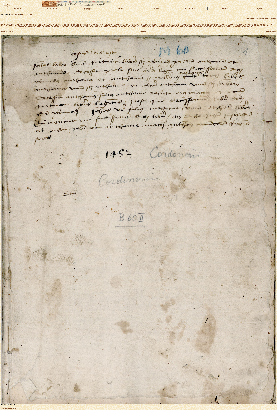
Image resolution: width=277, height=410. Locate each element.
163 (27, 24)
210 (132, 24)
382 (248, 25)
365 (210, 25)
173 (49, 24)
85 (130, 23)
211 (134, 24)
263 (250, 24)
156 (11, 24)
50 (74, 23)
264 (252, 24)
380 (243, 25)
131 (223, 23)
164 (29, 24)
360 (199, 25)
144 (252, 23)
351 (179, 25)
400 (37, 27)
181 (67, 24)
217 (147, 24)
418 (77, 27)
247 (214, 24)
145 (254, 23)
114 (185, 23)
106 (167, 23)
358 (194, 25)
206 (123, 24)
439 (124, 27)
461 (173, 27)
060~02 (26, 14)
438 (122, 27)
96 (147, 23)
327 (125, 25)
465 (182, 27)
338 (150, 25)
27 (38, 23)
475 (204, 27)
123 (205, 23)
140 (243, 23)
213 (138, 24)
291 (45, 25)
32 (45, 23)
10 (11, 23)
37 (53, 23)
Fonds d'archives (87, 8)
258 (239, 24)
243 (205, 24)
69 (104, 23)
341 (156, 25)
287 (36, 25)
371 (223, 25)
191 (89, 24)
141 (245, 23)
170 (42, 24)
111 (178, 23)
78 (118, 23)
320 (109, 25)
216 (145, 24)
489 (236, 27)
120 (198, 23)
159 (18, 24)
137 (236, 23)
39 (57, 23)
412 (63, 27)
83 (126, 23)
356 (190, 25)
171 (45, 24)
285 (31, 25)
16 (20, 23)
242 (203, 24)
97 (149, 23)
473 (200, 27)
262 (248, 24)
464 (180, 27)
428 (99, 27)
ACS (12, 14)
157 (13, 24)
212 (136, 24)
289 (40, 25)
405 (48, 27)
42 (61, 23)
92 (141, 23)
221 (156, 24)
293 (49, 25)
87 (133, 23)
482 (220, 27)
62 (93, 23)
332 (136, 25)
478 (211, 27)
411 (61, 27)
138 (238, 23)
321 (112, 25)
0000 (31, 14)
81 (123, 23)
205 (121, 24)
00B (19, 14)
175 (53, 24)
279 (18, 25)
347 (170, 25)
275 (9, 25)
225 (165, 24)
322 (114, 25)
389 (264, 25)
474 (202, 27)
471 (195, 27)
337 (147, 25)
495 (249, 27)
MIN (16, 14)
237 (192, 24)
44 (64, 23)
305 (76, 25)
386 (257, 25)
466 (184, 27)
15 (18, 23)
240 (199, 24)
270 (266, 24)
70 (106, 23)
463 (178, 27)
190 (87, 24)
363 (205, 25)
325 (120, 25)
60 (90, 23)
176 (56, 24)
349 (174, 25)
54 (80, 23)
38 (55, 23)
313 (94, 25)
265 (255, 24)
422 (86, 27)
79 (120, 23)
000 (22, 14)
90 (137, 23)
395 (26, 27)
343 (161, 25)
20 (26, 23)
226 (167, 24)
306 (78, 25)
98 (150, 23)
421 (84, 27)
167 (36, 24)
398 (32, 27)
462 (175, 27)
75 (114, 23)
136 (234, 23)
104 (163, 23)
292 (47, 25)
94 (144, 23)
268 (261, 24)
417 (75, 27)
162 (24, 24)
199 (107, 24)
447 (142, 27)
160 (20, 24)
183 (71, 24)
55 (82, 23)
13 (15, 23)
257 (237, 24)
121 (200, 23)
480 (216, 27)
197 (103, 24)
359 (197, 25)
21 (28, 23)
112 (181, 23)
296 (56, 25)
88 (134, 23)
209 (129, 24)
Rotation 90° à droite (270, 31)
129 (218, 23)
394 (23, 27)
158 (15, 24)
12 (14, 23)
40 (58, 23)
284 (29, 25)
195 (98, 24)
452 (153, 27)
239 (197, 24)
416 (72, 27)
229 (174, 24)
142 (247, 23)
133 (227, 23)
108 (172, 23)
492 (242, 27)
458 (166, 27)
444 (135, 27)
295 (53, 25)
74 (112, 23)
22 (30, 23)
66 (99, 23)
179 (62, 24)
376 (235, 25)
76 (115, 23)
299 (62, 25)
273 (4, 25)
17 (22, 23)
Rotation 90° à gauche (7, 31)
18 (23, 23)
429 (102, 27)
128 (216, 23)
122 (202, 23)
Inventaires (121, 8)
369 (219, 25)
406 (50, 27)
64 (96, 23)
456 (162, 27)
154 (7, 24)
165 (31, 24)
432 (108, 27)
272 (2, 25)
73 (111, 23)
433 (110, 27)
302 (69, 25)
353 (183, 25)
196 (100, 24)
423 (88, 27)
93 (142, 23)
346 (167, 25)
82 (125, 23)
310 (87, 25)
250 (221, 24)
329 (129, 25)
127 (214, 23)
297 (58, 25)
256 (235, 24)
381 (246, 25)
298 (60, 25)
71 (107, 23)
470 (193, 27)
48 (71, 23)
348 (172, 25)
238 (194, 24)
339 (152, 25)
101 (156, 23)
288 (38, 25)
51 (76, 23)
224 (163, 24)
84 (128, 23)
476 (207, 27)
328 (127, 25)
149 (263, 23)
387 (259, 25)
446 (140, 27)
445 (137, 27)
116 (189, 23)
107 (170, 23)
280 (20, 25)
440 (126, 27)
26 (36, 23)
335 (143, 25)
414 (68, 27)
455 (160, 27)
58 (87, 23)
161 (22, 24)
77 (117, 23)
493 (245, 27)
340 (154, 25)
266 (257, 24)
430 (104, 27)
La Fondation (18, 8)
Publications (224, 8)
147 (258, 23)
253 (228, 24)
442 (131, 27)
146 (256, 23)
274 (7, 25)
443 (133, 27)
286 (33, 25)
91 (139, 23)
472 (198, 27)
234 (185, 24)
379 (241, 25)
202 (114, 24)
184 (74, 24)
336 (145, 25)
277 (13, 25)
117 (191, 23)
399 (34, 27)
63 (95, 23)
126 (211, 23)
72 (109, 23)
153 (4, 24)
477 (209, 27)
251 (223, 24)
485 (227, 27)
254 (230, 24)
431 (106, 27)
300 (65, 25)
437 (119, 27)
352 (181, 25)
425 (93, 27)
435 (115, 27)
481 (218, 27)
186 (78, 24)
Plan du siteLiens (259, 9)
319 (107, 25)
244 (208, 24)
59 (88, 23)
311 (89, 25)
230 (176, 24)
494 (247, 27)
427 (97, 27)
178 (60, 24)
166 (33, 24)
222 (158, 24)
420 (81, 27)
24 (33, 23)
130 (220, 23)
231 (179, 24)
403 (43, 27)
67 (101, 23)
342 (158, 25)
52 (77, 23)
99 (152, 23)
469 (191, 27)
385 (255, 25)
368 (217, 25)
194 (96, 24)
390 (266, 25)
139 (240, 23)
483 (222, 27)
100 (154, 23)
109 (174, 23)
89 (136, 23)
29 (41, 23)
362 (203, 25)
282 (24, 25)
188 (83, 24)
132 (225, 23)
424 (90, 27)
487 (231, 27)
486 (229, 27)
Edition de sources (190, 8)
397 (30, 27)
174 (51, 24)
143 (249, 23)
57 (85, 23)
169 (40, 24)
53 (79, 23)
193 (94, 24)
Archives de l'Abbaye (52, 8)
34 (49, 23)
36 (52, 23)
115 (187, 23)
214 (141, 24)
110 (176, 23)
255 (232, 24)
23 (31, 23)
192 (91, 24)
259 (241, 24)
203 (116, 24)
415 (70, 27)
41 (60, 23)
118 (194, 23)
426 (95, 27)
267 (259, 24)
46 (68, 23)
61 (91, 23)
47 (69, 23)
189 (85, 24)
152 (2, 24)
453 (155, 27)
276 (11, 25)
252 (226, 24)
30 (42, 23)
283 (27, 25)
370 (221, 25)
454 (157, 27)
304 (74, 25)
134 (229, 23)
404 (46, 27)
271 (268, 24)
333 (138, 25)
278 (15, 25)
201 (112, 24)
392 (19, 27)
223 (161, 24)
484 (224, 27)
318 (105, 25)
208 (127, 24)
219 (152, 24)
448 (144, 27)
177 (58, 24)
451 (151, 27)
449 (146, 27)
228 (172, 24)
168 (38, 24)
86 (131, 23)
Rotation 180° (142, 31)
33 (47, 23)
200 (109, 24)
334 (141, 25)
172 (47, 24)
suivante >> (273, 25)
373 (228, 25)
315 (98, 25)
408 (55, 27)
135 (231, 23)
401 (39, 27)
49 (72, 23)
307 (80, 25)
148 (261, 23)
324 (118, 25)
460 (171, 27)
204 (118, 24)
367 (214, 25)
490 (238, 27)
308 (83, 25)
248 (217, 24)
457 (164, 27)
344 (163, 25)
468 (189, 27)
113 (183, 23)
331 (134, 25)
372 (226, 25)
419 (79, 27)
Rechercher (87, 9)
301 (67, 25)
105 (165, 23)
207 (125, 24)
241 (201, 24)
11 (12, 23)
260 (243, 24)
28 (39, 23)
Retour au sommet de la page (9, 408)
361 (201, 25)
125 (209, 23)
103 (161, 23)
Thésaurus (156, 8)
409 (57, 27)
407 (52, 27)
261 (246, 24)
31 (44, 23)
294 (51, 25)
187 (80, 24)
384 (252, 25)
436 (117, 27)
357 (192, 25)
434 (113, 27)
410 (59, 27)
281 (22, 25)
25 (34, 23)
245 (210, 24)
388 (261, 25)
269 (264, 24)
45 (66, 23)
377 (237, 25)
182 (69, 24)
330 (132, 25)
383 (250, 25)
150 (265, 23)
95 (145, 23)
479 (213, 27)
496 (251, 27)
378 (239, 25)
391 (268, 25)
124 (207, 23)
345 (165, 25)
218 (150, 24)
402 (41, 27)
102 (158, 23)
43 (63, 23)
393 (21, 27)
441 (128, 27)
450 (148, 27)
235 (188, 24)
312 (91, 25)
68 (103, 23)
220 (154, 24)
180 (65, 24)
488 (233, 27)
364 (208, 25)
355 (188, 25)
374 (230, 25)
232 (181, 24)
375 (232, 25)
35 (50, 23)
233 (183, 24)
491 (240, 27)
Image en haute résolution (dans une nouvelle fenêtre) (261, 18)
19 (25, 23)
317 (103, 25)
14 (17, 23)
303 (71, 25)
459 (169, 27)
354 (185, 25)
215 (143, 24)
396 (28, 27)
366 (212, 25)
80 (122, 23)
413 (66, 27)
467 (186, 27)
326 (123, 25)
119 (196, 23)
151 (267, 23)
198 (105, 24)
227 (170, 24)
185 (76, 24)
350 (176, 25)
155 (9, 24)
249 (219, 24)
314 (96, 25)
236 (190, 24)
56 (84, 23)
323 (116, 25)
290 (42, 25)
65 (98, 23)
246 (212, 24)
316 (100, 25)
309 (85, 25)
